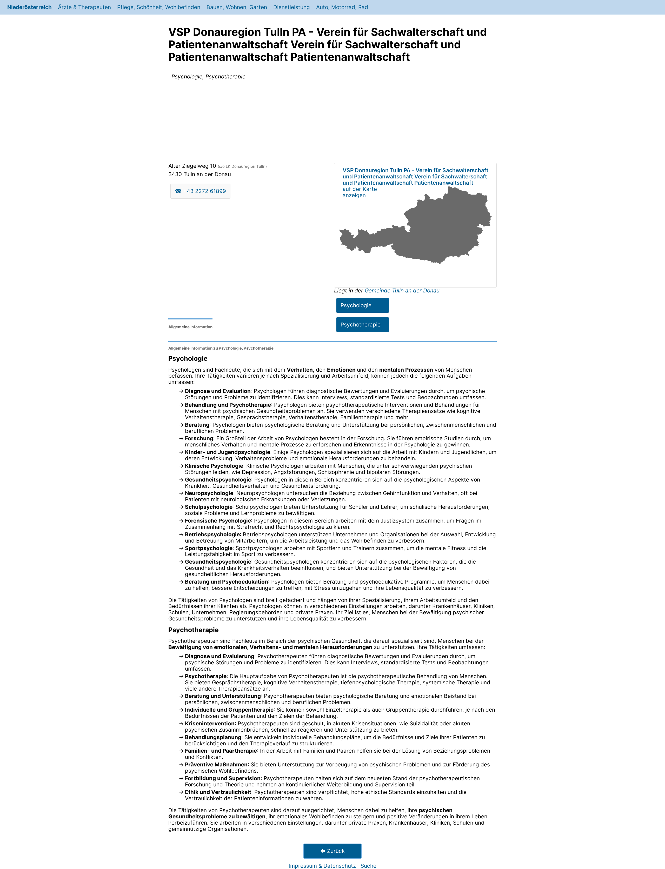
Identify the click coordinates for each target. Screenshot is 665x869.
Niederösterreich (29, 7)
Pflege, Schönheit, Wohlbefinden (158, 7)
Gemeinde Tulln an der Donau (402, 290)
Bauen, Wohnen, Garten (237, 7)
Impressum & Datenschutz (322, 866)
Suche (368, 866)
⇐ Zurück (332, 851)
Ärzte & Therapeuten (84, 7)
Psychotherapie (361, 324)
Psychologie (356, 305)
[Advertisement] (332, 122)
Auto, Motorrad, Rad (342, 7)
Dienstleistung (291, 7)
